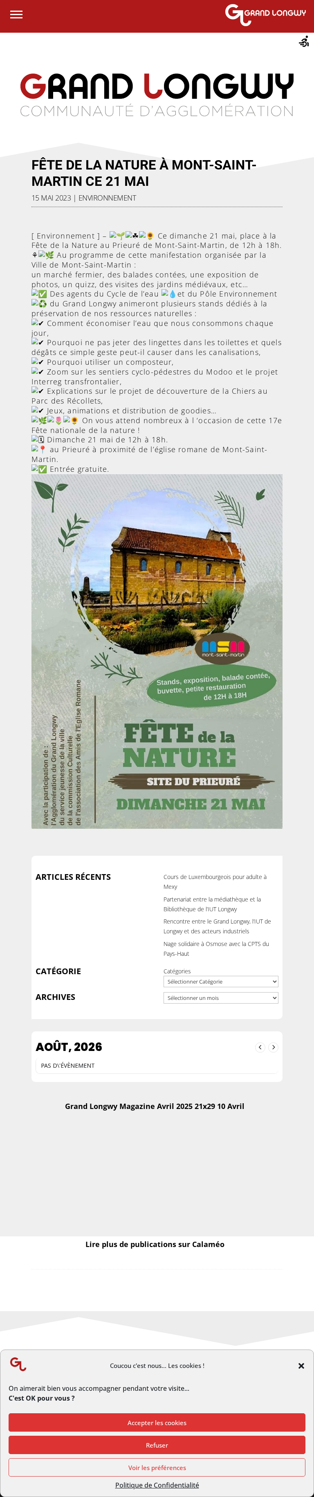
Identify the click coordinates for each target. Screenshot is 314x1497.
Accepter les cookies (157, 1423)
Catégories (177, 971)
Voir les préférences (157, 1468)
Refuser (157, 1445)
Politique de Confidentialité (157, 1485)
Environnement (107, 198)
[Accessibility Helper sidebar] (304, 42)
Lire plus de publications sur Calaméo (154, 1244)
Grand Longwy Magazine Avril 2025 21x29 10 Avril (154, 1106)
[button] (301, 1366)
